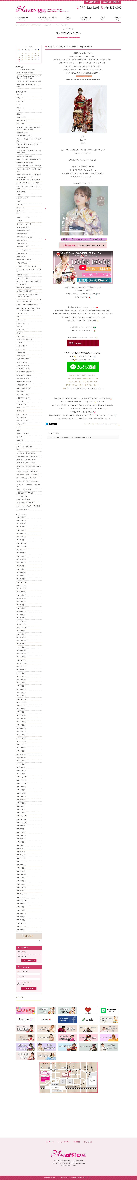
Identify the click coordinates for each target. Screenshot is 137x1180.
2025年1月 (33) (21, 579)
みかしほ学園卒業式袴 (23, 359)
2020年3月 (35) (21, 767)
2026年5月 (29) (21, 527)
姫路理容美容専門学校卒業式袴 (26, 372)
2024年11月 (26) (21, 585)
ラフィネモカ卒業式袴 (23, 278)
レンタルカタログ (63, 1142)
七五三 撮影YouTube (23, 496)
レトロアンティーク (22, 198)
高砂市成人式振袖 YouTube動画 (26, 453)
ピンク (18, 214)
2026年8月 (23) (21, 517)
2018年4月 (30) (21, 842)
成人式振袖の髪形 (22, 234)
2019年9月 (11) (21, 786)
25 (25, 59)
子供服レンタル (21, 424)
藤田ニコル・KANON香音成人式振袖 (27, 144)
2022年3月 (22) (21, 689)
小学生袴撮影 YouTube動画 (25, 493)
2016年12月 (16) (21, 894)
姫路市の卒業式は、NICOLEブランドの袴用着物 (29, 85)
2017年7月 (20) (21, 871)
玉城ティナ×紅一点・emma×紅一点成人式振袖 (29, 140)
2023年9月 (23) (21, 631)
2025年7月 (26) (21, 559)
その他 (18, 443)
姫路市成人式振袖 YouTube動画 (26, 463)
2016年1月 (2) (21, 920)
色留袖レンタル (21, 411)
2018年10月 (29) (21, 822)
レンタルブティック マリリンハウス (93, 424)
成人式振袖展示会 (22, 243)
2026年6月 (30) (21, 523)
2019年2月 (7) (21, 809)
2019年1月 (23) (21, 812)
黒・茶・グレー (21, 211)
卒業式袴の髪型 (21, 352)
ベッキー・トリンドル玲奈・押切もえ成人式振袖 (29, 170)
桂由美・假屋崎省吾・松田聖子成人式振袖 (29, 174)
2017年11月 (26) (21, 858)
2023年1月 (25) (21, 657)
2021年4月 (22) (21, 725)
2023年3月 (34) (21, 650)
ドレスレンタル (21, 417)
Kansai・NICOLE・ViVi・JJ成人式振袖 (28, 183)
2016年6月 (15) (21, 913)
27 (32, 59)
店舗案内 (77, 1142)
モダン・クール (21, 320)
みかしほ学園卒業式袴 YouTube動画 (28, 481)
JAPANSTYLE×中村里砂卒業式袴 (26, 266)
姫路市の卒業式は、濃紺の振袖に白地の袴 (29, 81)
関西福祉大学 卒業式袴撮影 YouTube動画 (29, 485)
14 (35, 55)
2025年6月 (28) (21, 562)
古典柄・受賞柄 (21, 191)
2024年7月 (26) (21, 598)
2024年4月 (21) (21, 608)
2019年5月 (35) (21, 799)
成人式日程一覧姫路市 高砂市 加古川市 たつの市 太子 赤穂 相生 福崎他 (29, 128)
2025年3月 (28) (21, 572)
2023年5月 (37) (21, 644)
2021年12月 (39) (21, 699)
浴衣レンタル (20, 107)
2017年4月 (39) (21, 881)
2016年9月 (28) (21, 903)
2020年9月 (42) (21, 748)
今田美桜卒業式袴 (22, 263)
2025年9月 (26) (21, 553)
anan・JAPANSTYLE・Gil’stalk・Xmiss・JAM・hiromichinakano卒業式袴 (29, 309)
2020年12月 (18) (21, 738)
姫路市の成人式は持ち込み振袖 (26, 69)
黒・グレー (20, 333)
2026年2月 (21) (21, 536)
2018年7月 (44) (21, 832)
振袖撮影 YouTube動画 (24, 490)
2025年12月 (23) (21, 543)
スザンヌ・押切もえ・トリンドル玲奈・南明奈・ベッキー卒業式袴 (29, 300)
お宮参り (19, 430)
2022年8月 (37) (21, 673)
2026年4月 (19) (21, 530)
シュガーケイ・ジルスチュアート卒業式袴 (29, 281)
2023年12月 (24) (21, 621)
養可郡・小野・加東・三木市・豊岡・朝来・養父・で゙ (83, 385)
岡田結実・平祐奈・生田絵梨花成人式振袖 (29, 159)
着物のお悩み (20, 124)
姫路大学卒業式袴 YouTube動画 (26, 478)
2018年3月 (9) (21, 845)
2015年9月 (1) (21, 929)
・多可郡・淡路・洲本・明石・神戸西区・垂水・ (83, 382)
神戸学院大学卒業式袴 (23, 378)
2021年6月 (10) (21, 718)
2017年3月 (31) (21, 884)
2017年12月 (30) (21, 855)
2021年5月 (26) (21, 722)
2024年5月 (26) (21, 605)
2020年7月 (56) (21, 754)
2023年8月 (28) (21, 634)
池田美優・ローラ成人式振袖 (25, 162)
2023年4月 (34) (21, 647)
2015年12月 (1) (21, 923)
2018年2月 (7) (21, 848)
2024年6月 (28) (21, 601)
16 (19, 57)
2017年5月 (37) (21, 877)
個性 (18, 316)
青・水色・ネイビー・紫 (24, 224)
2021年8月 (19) (21, 712)
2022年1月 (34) (21, 696)
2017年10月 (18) (21, 861)
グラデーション (21, 349)
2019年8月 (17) (21, 790)
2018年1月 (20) (21, 851)
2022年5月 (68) (21, 683)
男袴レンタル (20, 401)
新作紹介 (19, 104)
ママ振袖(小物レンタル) (23, 250)
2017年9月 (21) (21, 864)
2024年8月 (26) (21, 595)
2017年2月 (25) (21, 887)
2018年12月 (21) (21, 816)
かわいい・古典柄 (22, 313)
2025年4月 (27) (21, 569)
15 (38, 55)
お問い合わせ (88, 1142)
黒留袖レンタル (21, 407)
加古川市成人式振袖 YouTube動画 (27, 456)
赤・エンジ (20, 204)
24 (22, 59)
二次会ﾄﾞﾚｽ (20, 440)
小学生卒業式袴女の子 (23, 394)
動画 (18, 450)
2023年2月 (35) (21, 653)
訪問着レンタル (21, 404)
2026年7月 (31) (21, 520)
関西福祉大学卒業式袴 (23, 368)
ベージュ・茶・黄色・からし (25, 339)
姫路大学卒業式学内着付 (24, 259)
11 (25, 55)
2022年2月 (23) (21, 692)
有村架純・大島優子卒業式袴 (25, 291)
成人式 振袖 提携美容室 (24, 446)
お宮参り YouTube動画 (23, 499)
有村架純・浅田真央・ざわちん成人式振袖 (29, 166)
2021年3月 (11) (21, 728)
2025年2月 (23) (21, 575)
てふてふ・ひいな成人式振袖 (25, 156)
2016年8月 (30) (21, 907)
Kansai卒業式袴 (21, 284)
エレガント (20, 201)
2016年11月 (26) (21, 897)
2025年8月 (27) (21, 556)
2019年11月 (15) (21, 780)
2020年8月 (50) (21, 751)
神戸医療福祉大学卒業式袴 (24, 375)
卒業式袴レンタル (22, 253)
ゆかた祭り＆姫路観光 (23, 509)
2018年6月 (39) (21, 835)
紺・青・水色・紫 (22, 346)
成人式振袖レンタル (22, 132)
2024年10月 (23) (21, 588)
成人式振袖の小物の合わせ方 (25, 237)
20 (32, 57)
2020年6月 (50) (21, 757)
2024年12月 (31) (21, 582)
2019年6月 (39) (21, 796)
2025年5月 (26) (21, 566)
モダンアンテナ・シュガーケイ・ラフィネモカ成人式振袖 (29, 151)
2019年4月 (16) (21, 803)
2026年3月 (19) (21, 533)
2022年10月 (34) (21, 666)
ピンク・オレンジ (22, 336)
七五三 (18, 427)
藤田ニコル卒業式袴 (22, 275)
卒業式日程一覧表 (22, 120)
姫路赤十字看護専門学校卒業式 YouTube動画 (29, 467)
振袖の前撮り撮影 (22, 240)
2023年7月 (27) (21, 637)
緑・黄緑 (19, 220)
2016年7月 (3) (21, 910)
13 (32, 55)
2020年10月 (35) (21, 744)
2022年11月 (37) (21, 663)
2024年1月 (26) (21, 618)
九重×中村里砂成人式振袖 (24, 135)
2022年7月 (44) (21, 676)
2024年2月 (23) (21, 614)
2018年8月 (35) (21, 829)
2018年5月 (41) (21, 838)
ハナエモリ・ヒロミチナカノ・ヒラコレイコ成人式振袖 (29, 187)
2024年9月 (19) (21, 592)
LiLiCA (19, 111)
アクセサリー (20, 101)
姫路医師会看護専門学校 (24, 381)
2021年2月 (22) (21, 731)
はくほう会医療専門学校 (24, 388)
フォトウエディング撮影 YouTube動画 (28, 506)
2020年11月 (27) (21, 741)
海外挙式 (19, 437)
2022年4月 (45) (21, 686)
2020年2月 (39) (21, 770)
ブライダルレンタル (22, 420)
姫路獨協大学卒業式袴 (23, 365)
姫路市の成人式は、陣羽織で (25, 73)
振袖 (64, 388)
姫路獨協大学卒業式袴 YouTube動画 (28, 474)
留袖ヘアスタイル (22, 414)
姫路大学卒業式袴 (22, 362)
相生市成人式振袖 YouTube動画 (26, 459)
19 (29, 57)
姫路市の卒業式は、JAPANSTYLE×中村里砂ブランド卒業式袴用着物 (29, 77)
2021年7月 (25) (21, 715)
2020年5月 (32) (21, 760)
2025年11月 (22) (21, 546)
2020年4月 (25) (21, 764)
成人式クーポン (21, 117)
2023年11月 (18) (21, 624)
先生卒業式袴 (20, 391)
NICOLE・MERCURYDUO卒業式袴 (27, 305)
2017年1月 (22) (21, 890)
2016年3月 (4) (21, 916)
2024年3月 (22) (21, 611)
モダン (18, 195)
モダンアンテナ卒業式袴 (24, 288)
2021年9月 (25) (21, 709)
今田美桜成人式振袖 (22, 147)
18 (25, 57)
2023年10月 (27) (21, 627)
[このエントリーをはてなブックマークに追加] (47, 424)
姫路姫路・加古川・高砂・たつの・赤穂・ (83, 375)
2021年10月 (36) (21, 705)
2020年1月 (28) (21, 774)
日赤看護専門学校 (22, 385)
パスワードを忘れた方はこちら (24, 982)
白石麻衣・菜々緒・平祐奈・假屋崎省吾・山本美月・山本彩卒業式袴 (29, 295)
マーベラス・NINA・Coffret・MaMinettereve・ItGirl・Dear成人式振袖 (28, 178)
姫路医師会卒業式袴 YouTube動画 (27, 471)
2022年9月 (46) (21, 670)
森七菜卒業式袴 (21, 256)
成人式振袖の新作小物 (23, 227)
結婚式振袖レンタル (22, 246)
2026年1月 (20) (21, 540)
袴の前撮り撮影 (21, 355)
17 (22, 57)
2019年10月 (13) (21, 783)
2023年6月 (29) (21, 640)
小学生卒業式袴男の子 (23, 398)
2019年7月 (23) (21, 793)
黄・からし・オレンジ (23, 217)
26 (29, 59)
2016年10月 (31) (21, 900)
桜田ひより (20, 98)
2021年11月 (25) (21, 702)
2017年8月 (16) (21, 868)
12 (29, 55)
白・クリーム (20, 208)
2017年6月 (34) (21, 874)
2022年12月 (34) (21, 660)
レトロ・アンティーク (23, 323)
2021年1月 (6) (21, 734)
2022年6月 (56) (21, 679)
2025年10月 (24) (21, 549)
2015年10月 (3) (21, 926)
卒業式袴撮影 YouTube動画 (25, 503)
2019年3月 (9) (21, 806)
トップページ (50, 1142)
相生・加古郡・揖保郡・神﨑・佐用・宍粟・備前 (83, 378)
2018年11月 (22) (21, 819)
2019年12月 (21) (21, 777)
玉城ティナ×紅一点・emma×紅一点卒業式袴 (29, 270)
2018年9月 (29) (21, 825)
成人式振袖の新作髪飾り (24, 230)
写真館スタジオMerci (23, 433)
